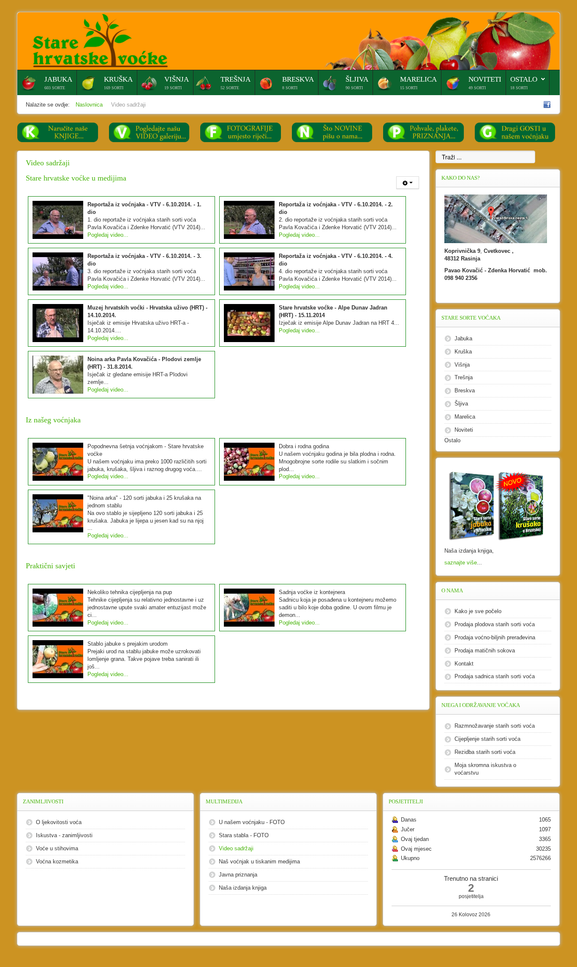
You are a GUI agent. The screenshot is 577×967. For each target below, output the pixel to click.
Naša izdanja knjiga (243, 888)
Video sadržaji (236, 848)
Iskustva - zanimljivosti (64, 835)
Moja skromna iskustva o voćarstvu (485, 769)
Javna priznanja (238, 874)
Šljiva (357, 79)
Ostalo (523, 79)
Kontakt (464, 663)
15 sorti (408, 87)
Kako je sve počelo (478, 611)
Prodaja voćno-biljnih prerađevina (495, 637)
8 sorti (289, 87)
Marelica (418, 79)
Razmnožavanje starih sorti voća (495, 726)
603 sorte (54, 87)
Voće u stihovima (57, 848)
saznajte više (460, 562)
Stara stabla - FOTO (244, 835)
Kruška (118, 79)
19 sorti (173, 87)
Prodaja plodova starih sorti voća (495, 624)
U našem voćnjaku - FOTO (252, 822)
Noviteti (484, 79)
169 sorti (113, 87)
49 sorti (477, 87)
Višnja (176, 79)
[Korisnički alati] (407, 182)
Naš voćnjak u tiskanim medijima (259, 861)
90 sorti (354, 87)
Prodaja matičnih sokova (485, 650)
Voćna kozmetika (57, 861)
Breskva (298, 79)
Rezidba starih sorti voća (485, 752)
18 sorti (519, 87)
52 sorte (229, 87)
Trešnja (235, 79)
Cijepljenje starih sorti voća (487, 739)
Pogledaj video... (107, 235)
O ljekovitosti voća (59, 822)
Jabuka (58, 79)
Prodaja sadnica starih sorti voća (495, 676)
